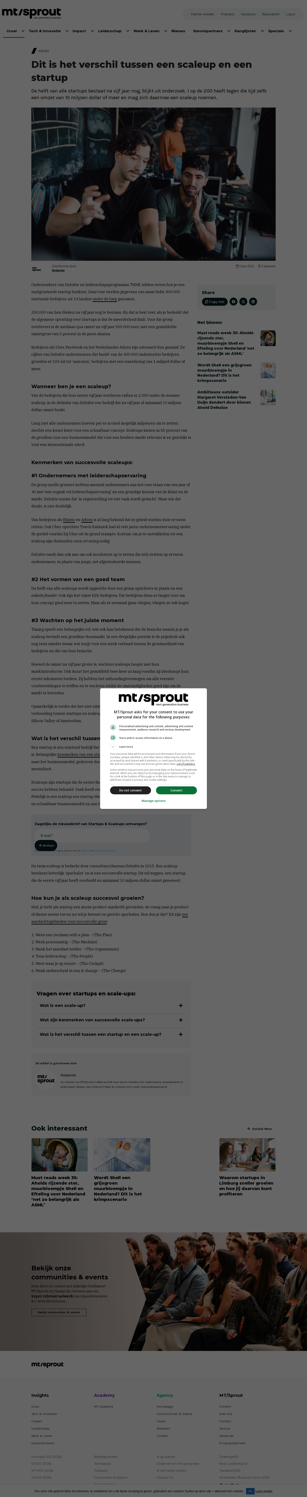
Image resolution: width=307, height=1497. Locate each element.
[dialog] (153, 748)
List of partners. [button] (186, 764)
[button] (153, 747)
